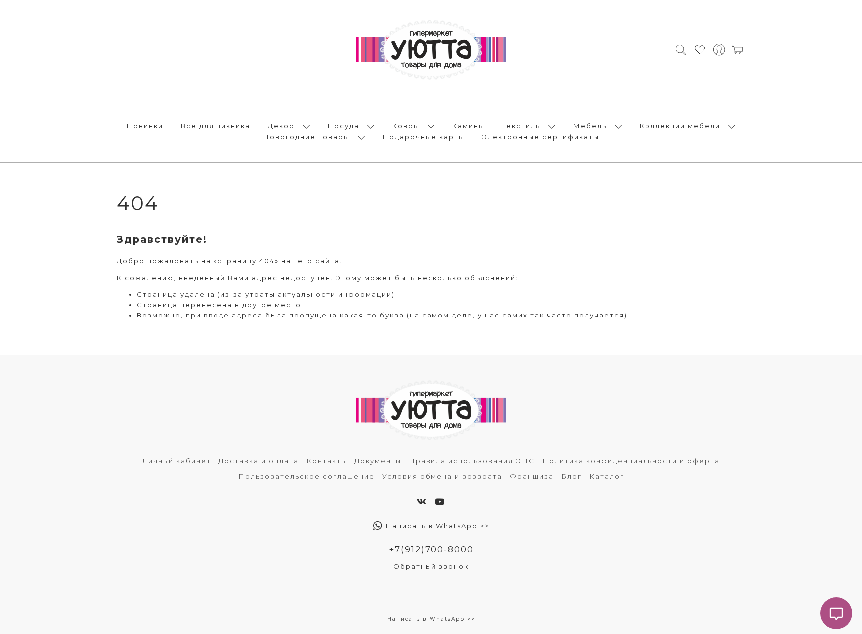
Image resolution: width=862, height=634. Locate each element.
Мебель (590, 126)
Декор (281, 126)
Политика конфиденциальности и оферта (631, 461)
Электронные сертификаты (540, 137)
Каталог (606, 476)
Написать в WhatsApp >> (436, 526)
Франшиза (532, 476)
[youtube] (440, 502)
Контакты (326, 461)
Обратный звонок (431, 566)
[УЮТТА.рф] (431, 50)
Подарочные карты (424, 137)
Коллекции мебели (680, 126)
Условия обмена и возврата (442, 476)
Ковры (406, 126)
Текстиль (521, 126)
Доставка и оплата (258, 461)
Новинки (145, 126)
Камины (468, 126)
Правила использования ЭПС (472, 461)
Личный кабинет (176, 461)
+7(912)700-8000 (431, 549)
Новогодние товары (306, 137)
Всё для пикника (215, 126)
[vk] (422, 502)
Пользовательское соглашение (306, 476)
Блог (571, 476)
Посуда (343, 126)
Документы (377, 461)
